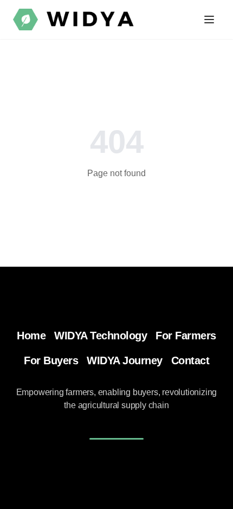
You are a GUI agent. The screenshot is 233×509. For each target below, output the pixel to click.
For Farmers (186, 336)
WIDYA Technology (100, 336)
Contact (190, 360)
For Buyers (51, 360)
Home (31, 336)
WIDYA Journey (125, 360)
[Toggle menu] (209, 19)
